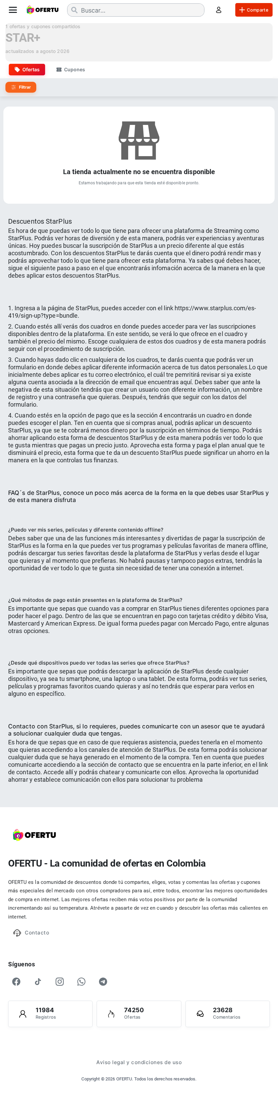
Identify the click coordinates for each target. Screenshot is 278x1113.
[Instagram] (60, 981)
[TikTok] (38, 981)
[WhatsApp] (81, 981)
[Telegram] (103, 981)
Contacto (37, 932)
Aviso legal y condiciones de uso (139, 1062)
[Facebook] (16, 981)
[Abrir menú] (12, 9)
